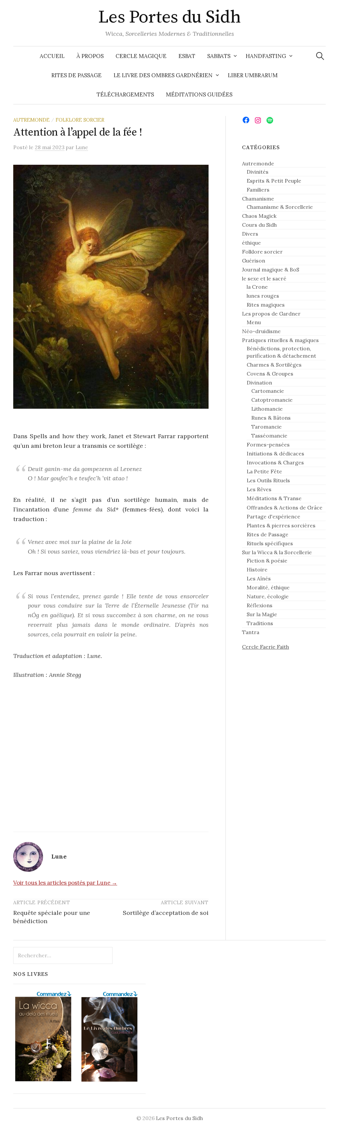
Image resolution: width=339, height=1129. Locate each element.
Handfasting (266, 56)
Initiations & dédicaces (275, 453)
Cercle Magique (141, 56)
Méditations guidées (199, 94)
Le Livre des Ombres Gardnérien (163, 75)
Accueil (52, 56)
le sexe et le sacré (264, 278)
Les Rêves (259, 489)
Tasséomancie (269, 435)
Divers (250, 233)
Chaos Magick (259, 215)
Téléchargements (125, 94)
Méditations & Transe (274, 498)
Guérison (253, 260)
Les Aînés (259, 578)
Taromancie (266, 426)
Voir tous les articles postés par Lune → (65, 882)
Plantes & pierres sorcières (281, 525)
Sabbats (218, 56)
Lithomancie (267, 408)
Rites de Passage (76, 75)
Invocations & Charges (275, 462)
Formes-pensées (268, 444)
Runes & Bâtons (271, 417)
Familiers (258, 189)
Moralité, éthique (268, 587)
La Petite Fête (264, 471)
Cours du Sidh (259, 224)
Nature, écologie (268, 596)
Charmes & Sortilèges (274, 364)
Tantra (250, 632)
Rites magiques (266, 304)
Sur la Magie (262, 614)
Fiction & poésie (267, 560)
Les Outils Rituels (268, 480)
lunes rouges (263, 295)
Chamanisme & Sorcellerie (280, 207)
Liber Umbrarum (253, 75)
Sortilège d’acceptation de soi (166, 913)
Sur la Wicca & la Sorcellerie (277, 552)
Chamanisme (258, 198)
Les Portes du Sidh (169, 17)
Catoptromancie (272, 399)
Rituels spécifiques (270, 543)
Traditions (260, 623)
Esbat (186, 56)
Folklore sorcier (80, 120)
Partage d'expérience (273, 516)
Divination (259, 382)
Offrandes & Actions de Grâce (284, 507)
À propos (90, 56)
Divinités (257, 171)
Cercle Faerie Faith (265, 646)
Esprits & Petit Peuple (274, 180)
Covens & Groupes (270, 373)
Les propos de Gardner (271, 313)
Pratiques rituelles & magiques (280, 340)
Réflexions (259, 605)
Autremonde (31, 120)
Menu (254, 322)
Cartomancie (267, 390)
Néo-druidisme (261, 331)
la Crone (257, 286)
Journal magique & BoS (270, 269)
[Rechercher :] (320, 56)
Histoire (257, 569)
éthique (251, 242)
